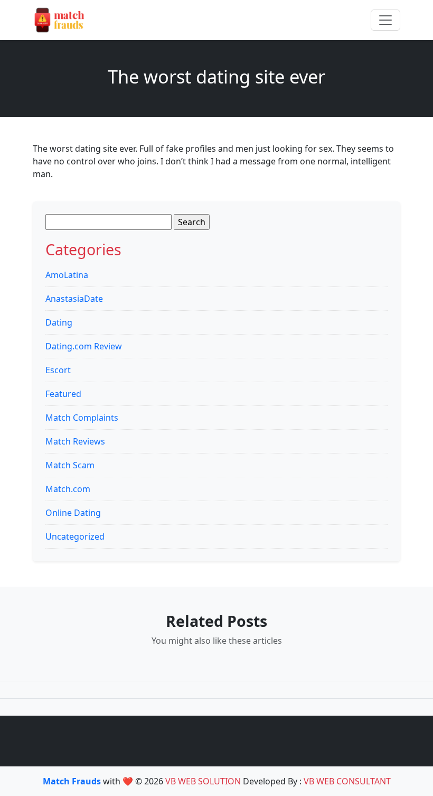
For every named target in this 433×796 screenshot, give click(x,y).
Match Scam (70, 465)
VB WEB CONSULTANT (347, 781)
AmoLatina (66, 275)
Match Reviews (75, 441)
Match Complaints (81, 417)
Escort (58, 370)
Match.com (67, 489)
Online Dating (73, 513)
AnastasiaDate (74, 298)
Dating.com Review (83, 346)
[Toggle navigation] (385, 20)
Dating (58, 322)
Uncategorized (75, 536)
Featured (63, 394)
